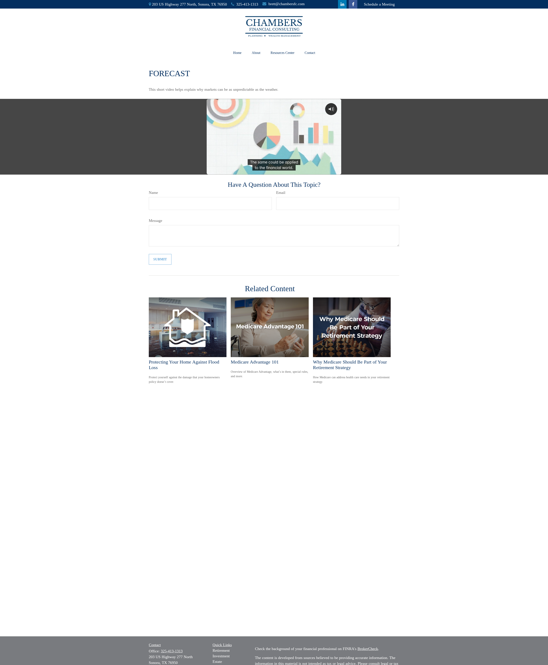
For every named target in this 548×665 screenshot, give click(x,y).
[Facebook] (353, 4)
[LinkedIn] (342, 4)
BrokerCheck (367, 649)
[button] (237, 53)
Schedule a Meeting (379, 4)
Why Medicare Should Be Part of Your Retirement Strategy (350, 364)
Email (280, 192)
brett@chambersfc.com (286, 4)
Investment (221, 656)
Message (155, 220)
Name (153, 192)
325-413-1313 (247, 4)
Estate (217, 661)
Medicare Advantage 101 (255, 362)
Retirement (221, 650)
